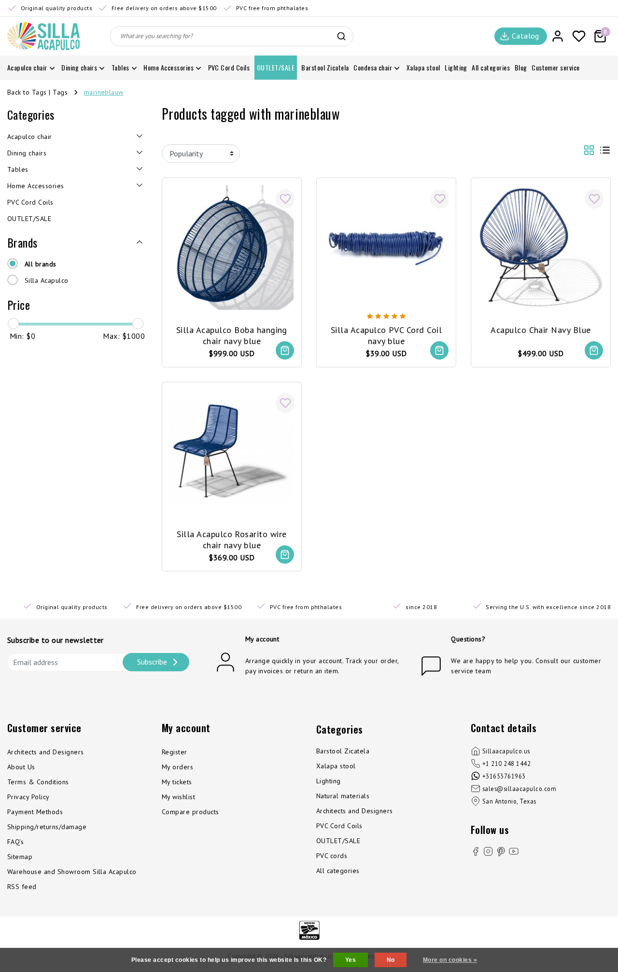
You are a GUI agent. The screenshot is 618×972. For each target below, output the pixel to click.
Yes (350, 960)
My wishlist (178, 796)
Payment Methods (35, 811)
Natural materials (342, 795)
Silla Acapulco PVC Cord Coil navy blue (386, 335)
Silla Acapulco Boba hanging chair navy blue (231, 335)
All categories (338, 870)
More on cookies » (450, 960)
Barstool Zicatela (342, 751)
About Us (21, 767)
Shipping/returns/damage (46, 826)
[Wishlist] (579, 36)
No (391, 960)
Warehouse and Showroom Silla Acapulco (72, 871)
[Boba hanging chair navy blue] (231, 246)
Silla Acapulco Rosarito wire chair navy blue (231, 539)
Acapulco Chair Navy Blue (541, 329)
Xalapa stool (336, 766)
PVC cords (331, 855)
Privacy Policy (28, 796)
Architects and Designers (45, 752)
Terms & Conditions (38, 782)
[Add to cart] (285, 350)
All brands (40, 264)
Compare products (190, 811)
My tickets (177, 782)
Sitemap (19, 856)
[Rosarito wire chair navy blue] (231, 451)
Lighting (328, 781)
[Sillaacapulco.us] (43, 36)
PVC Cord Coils (339, 825)
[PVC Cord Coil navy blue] (386, 246)
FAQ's (15, 841)
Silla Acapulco (47, 280)
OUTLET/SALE (338, 840)
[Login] (557, 36)
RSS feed (22, 886)
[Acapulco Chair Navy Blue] (540, 246)
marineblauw (104, 92)
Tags (60, 92)
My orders (177, 767)
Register (174, 752)
